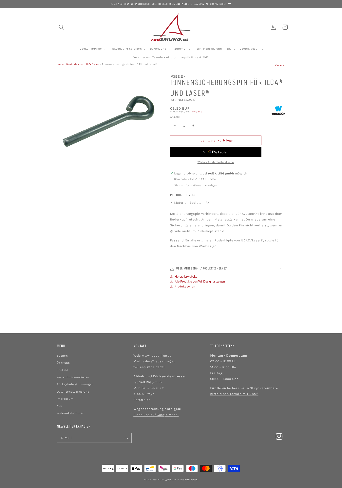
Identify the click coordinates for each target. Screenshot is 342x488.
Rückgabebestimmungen (75, 384)
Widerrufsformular (70, 413)
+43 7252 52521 (152, 367)
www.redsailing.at (156, 355)
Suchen (62, 355)
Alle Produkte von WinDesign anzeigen (200, 281)
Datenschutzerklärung (73, 391)
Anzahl (175, 117)
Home (60, 64)
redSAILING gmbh (162, 479)
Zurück (279, 64)
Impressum (65, 398)
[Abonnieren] (126, 438)
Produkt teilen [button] (185, 286)
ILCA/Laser (92, 64)
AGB (59, 406)
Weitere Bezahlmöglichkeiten (216, 161)
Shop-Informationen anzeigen (195, 185)
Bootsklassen (75, 64)
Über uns (63, 363)
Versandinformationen (73, 377)
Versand (197, 111)
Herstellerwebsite (186, 276)
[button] (61, 27)
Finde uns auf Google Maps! (156, 415)
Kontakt (62, 370)
